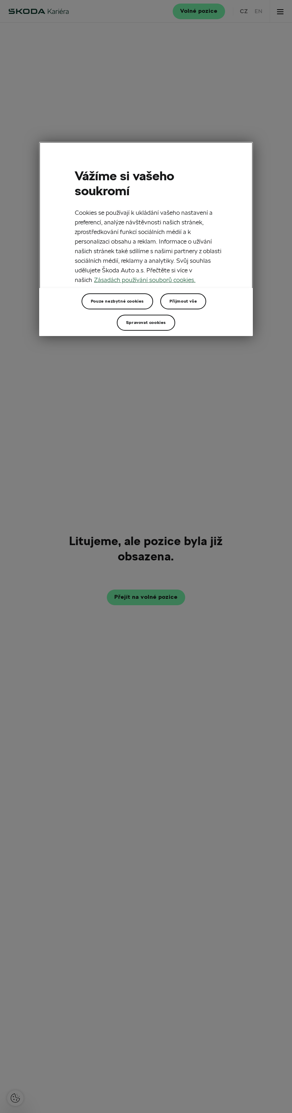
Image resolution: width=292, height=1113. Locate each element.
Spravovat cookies (146, 322)
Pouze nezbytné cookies (117, 301)
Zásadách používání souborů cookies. (144, 279)
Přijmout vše (183, 301)
